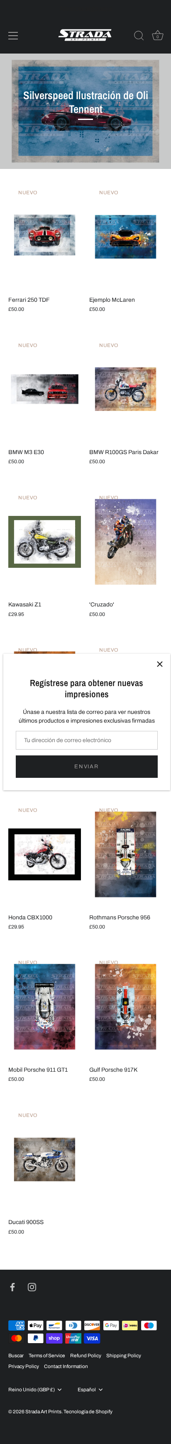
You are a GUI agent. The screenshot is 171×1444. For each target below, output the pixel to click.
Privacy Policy (23, 1366)
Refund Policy (85, 1355)
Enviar (86, 767)
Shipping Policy (123, 1355)
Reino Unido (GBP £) (31, 1389)
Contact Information (66, 1366)
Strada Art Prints (43, 1411)
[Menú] (13, 36)
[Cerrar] (160, 664)
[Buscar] (139, 37)
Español (87, 1389)
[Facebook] (12, 1286)
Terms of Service (47, 1355)
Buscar (16, 1355)
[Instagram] (32, 1286)
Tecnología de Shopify (88, 1411)
